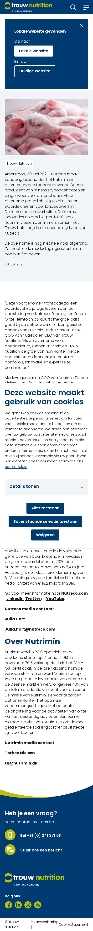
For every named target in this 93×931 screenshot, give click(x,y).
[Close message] (81, 25)
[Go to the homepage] (34, 879)
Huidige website (34, 71)
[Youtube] (37, 904)
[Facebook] (8, 904)
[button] (73, 7)
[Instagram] (28, 904)
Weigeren (45, 535)
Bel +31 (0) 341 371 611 (41, 835)
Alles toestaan (45, 508)
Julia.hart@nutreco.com (30, 629)
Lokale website (33, 51)
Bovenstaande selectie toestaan (45, 521)
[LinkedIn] (18, 904)
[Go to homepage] (28, 7)
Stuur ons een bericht (41, 850)
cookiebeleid (16, 466)
